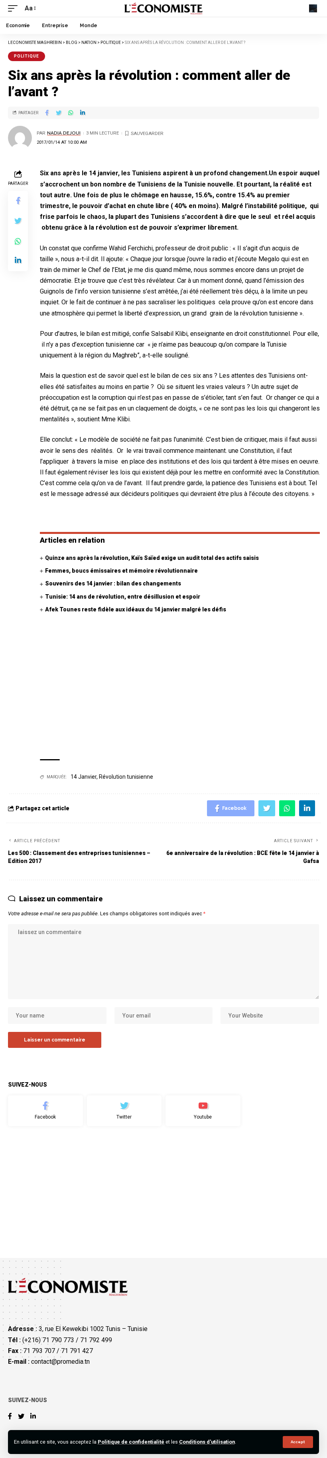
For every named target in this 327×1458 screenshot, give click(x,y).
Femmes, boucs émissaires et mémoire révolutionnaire (121, 570)
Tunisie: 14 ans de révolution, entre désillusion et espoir (122, 596)
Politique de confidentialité (131, 1442)
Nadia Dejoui (64, 133)
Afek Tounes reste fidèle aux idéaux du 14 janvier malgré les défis (135, 609)
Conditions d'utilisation (207, 1442)
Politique (26, 56)
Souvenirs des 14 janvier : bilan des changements (113, 583)
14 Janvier (84, 777)
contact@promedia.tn (60, 1361)
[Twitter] (124, 1111)
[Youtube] (203, 1111)
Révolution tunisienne (126, 777)
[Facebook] (45, 1111)
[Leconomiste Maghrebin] (163, 8)
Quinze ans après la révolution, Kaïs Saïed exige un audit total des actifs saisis (152, 558)
